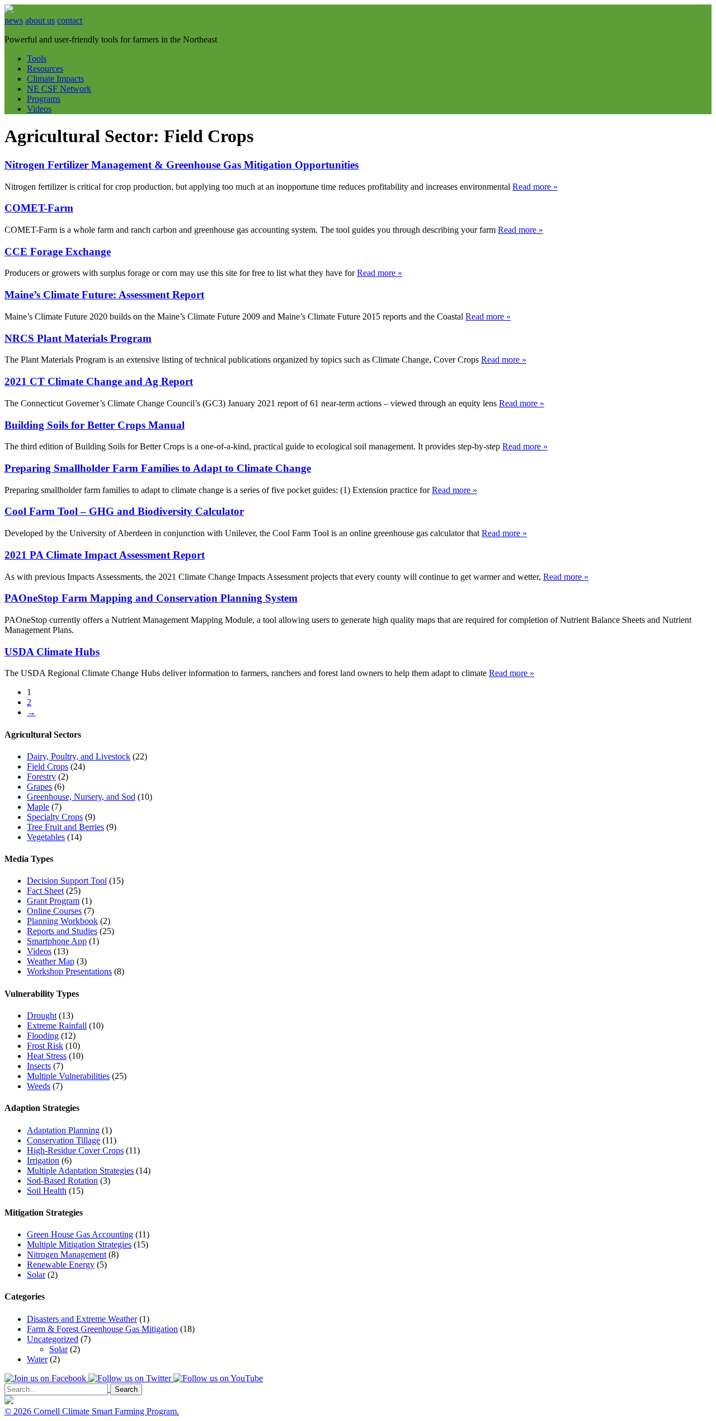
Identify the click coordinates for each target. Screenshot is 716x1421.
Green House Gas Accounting (80, 1234)
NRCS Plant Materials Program (78, 338)
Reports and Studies (62, 931)
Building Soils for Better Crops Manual (94, 425)
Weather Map (50, 961)
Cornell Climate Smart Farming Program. (106, 1411)
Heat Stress (47, 1056)
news (13, 20)
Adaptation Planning (63, 1130)
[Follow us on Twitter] (130, 1378)
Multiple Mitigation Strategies (79, 1244)
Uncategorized (52, 1339)
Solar (36, 1274)
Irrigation (43, 1160)
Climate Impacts (55, 78)
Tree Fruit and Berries (65, 827)
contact (69, 20)
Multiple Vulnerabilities (68, 1076)
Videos (39, 109)
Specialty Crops (55, 817)
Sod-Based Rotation (62, 1180)
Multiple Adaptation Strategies (80, 1170)
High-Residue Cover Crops (75, 1150)
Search (126, 1389)
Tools (36, 58)
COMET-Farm (38, 208)
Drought (41, 1015)
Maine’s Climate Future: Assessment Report (104, 295)
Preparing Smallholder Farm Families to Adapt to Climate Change (157, 468)
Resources (45, 68)
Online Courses (54, 911)
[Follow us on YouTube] (218, 1378)
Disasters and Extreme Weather (82, 1319)
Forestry (41, 776)
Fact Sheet (45, 890)
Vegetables (46, 837)
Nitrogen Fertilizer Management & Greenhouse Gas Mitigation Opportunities (181, 165)
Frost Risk (45, 1045)
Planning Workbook (62, 921)
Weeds (38, 1086)
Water (37, 1359)
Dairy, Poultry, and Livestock (78, 756)
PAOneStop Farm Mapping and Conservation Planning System (151, 598)
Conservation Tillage (63, 1140)
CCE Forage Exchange (57, 251)
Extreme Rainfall (57, 1025)
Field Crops (47, 766)
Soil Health (47, 1190)
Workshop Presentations (69, 971)
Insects (39, 1066)
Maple (38, 807)
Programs (43, 99)
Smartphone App (57, 941)
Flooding (43, 1035)
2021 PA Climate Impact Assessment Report (104, 555)
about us (40, 20)
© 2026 (19, 1411)
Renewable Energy (61, 1264)
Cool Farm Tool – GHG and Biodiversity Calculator (124, 511)
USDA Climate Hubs (52, 652)
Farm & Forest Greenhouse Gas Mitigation (102, 1329)
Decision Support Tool (67, 880)
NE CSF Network (59, 88)
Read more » (535, 186)
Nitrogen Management (66, 1254)
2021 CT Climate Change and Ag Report (98, 381)
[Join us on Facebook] (46, 1378)
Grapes (39, 786)
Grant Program (53, 901)
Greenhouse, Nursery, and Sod (81, 796)
